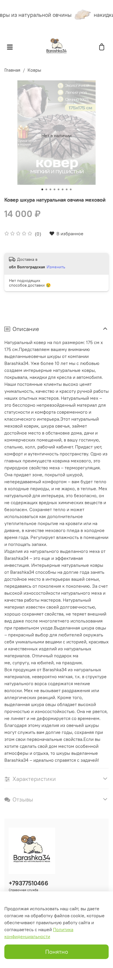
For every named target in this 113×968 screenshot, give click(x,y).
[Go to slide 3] (50, 189)
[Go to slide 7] (67, 189)
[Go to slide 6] (62, 189)
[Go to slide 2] (46, 189)
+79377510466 (28, 883)
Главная (12, 70)
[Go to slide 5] (58, 189)
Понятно (56, 951)
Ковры (34, 70)
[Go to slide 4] (54, 189)
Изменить (56, 266)
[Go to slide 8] (71, 189)
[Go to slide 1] (42, 189)
